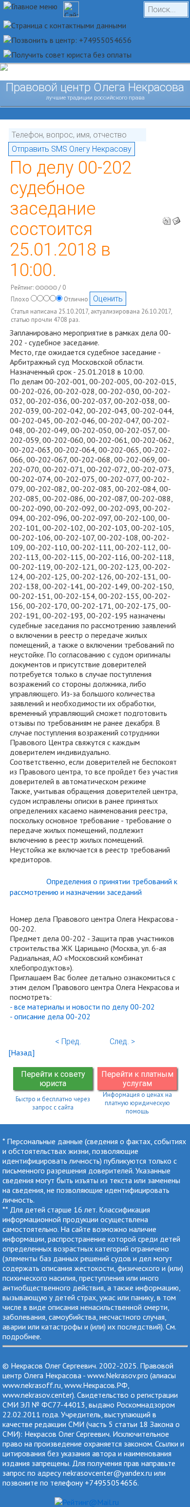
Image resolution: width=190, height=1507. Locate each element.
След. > (122, 1041)
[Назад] (21, 1052)
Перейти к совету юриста (53, 1079)
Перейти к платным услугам (137, 1079)
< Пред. (68, 1041)
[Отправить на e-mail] (176, 218)
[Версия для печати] (167, 218)
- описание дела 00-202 (50, 1016)
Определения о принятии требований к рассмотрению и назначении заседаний (93, 886)
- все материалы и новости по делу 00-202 (82, 1006)
